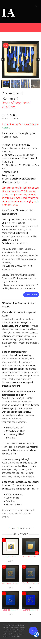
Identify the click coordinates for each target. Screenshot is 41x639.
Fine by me (33, 631)
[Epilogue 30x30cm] (10, 539)
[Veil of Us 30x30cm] (30, 566)
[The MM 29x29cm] (30, 539)
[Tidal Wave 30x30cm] (10, 566)
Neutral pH (33, 226)
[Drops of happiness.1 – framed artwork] (20, 59)
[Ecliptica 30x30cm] (10, 592)
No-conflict (12, 222)
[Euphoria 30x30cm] (30, 592)
